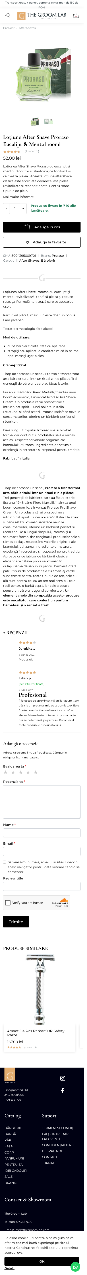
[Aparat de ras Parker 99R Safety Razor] (39, 989)
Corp (9, 1152)
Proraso (58, 256)
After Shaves (27, 28)
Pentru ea (13, 1165)
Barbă (10, 1134)
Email (9, 843)
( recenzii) (32, 151)
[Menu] (6, 15)
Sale (8, 1177)
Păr (7, 1140)
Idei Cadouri (15, 1171)
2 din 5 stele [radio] (14, 773)
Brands (11, 1183)
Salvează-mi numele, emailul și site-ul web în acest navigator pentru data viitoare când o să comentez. (44, 867)
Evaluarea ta (14, 766)
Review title (13, 878)
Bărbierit (9, 28)
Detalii (9, 1268)
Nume (9, 825)
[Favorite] (69, 959)
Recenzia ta (14, 782)
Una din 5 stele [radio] (6, 773)
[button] (74, 16)
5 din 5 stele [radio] (36, 773)
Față (8, 1146)
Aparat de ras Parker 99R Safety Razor (35, 1033)
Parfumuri (14, 1158)
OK (41, 1261)
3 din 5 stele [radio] (21, 773)
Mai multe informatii (19, 197)
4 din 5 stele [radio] (29, 773)
